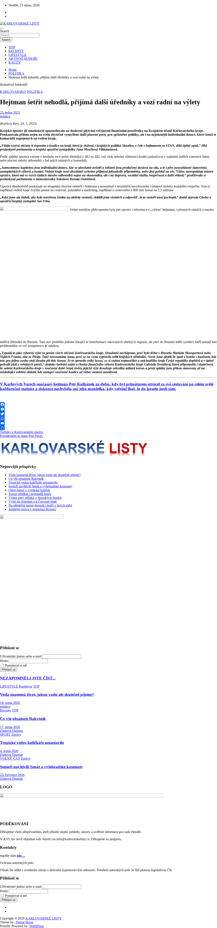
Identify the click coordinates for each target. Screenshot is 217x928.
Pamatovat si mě (16, 665)
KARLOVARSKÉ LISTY (43, 918)
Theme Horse (24, 922)
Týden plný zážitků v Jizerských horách (35, 498)
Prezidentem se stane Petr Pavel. (21, 436)
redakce (5, 116)
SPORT (5, 734)
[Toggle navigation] (1, 28)
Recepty (5, 710)
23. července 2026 (12, 775)
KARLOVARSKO (13, 91)
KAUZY (14, 62)
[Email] (108, 423)
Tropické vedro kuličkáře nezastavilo (33, 482)
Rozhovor (25, 686)
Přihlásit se (8, 669)
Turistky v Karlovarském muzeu (21, 432)
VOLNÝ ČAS (10, 758)
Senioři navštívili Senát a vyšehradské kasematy (40, 486)
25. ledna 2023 (10, 112)
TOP (11, 47)
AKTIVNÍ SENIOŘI (22, 58)
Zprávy (16, 734)
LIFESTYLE (17, 55)
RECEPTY (16, 51)
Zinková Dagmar (11, 731)
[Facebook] (108, 404)
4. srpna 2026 (9, 751)
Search (4, 31)
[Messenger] (108, 409)
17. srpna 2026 (10, 727)
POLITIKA (35, 91)
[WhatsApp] (108, 418)
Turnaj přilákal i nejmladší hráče (29, 494)
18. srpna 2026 (10, 703)
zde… (21, 855)
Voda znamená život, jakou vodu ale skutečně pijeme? (44, 475)
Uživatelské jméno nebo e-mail (20, 656)
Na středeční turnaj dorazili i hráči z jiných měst (40, 505)
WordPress (36, 926)
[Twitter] (108, 414)
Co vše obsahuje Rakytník (26, 478)
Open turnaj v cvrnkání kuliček (29, 490)
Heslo (4, 661)
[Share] (108, 428)
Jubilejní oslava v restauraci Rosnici (32, 509)
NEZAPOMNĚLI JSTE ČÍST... (28, 678)
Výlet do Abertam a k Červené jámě (32, 501)
